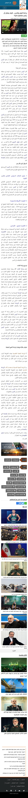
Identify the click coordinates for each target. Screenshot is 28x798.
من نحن (13, 786)
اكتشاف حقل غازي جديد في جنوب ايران (16, 694)
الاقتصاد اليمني (19, 494)
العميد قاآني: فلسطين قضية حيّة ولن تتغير (15, 733)
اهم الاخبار (7, 460)
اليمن (25, 51)
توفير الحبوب (15, 142)
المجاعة (3, 157)
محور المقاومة (10, 490)
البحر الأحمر (4, 77)
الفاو (8, 482)
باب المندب (12, 77)
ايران (9, 779)
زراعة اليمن (6, 471)
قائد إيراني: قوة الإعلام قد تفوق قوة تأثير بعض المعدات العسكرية (15, 713)
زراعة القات (20, 269)
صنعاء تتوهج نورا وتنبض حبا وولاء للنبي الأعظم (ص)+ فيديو (14, 675)
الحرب (25, 144)
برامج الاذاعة (15, 779)
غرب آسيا (24, 74)
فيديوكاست (15, 460)
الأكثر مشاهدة (20, 745)
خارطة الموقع (21, 786)
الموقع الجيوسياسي (18, 482)
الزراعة (20, 106)
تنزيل (23, 35)
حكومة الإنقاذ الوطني (7, 486)
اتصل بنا (7, 783)
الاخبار (23, 779)
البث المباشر (15, 783)
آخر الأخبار (21, 741)
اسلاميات (22, 783)
